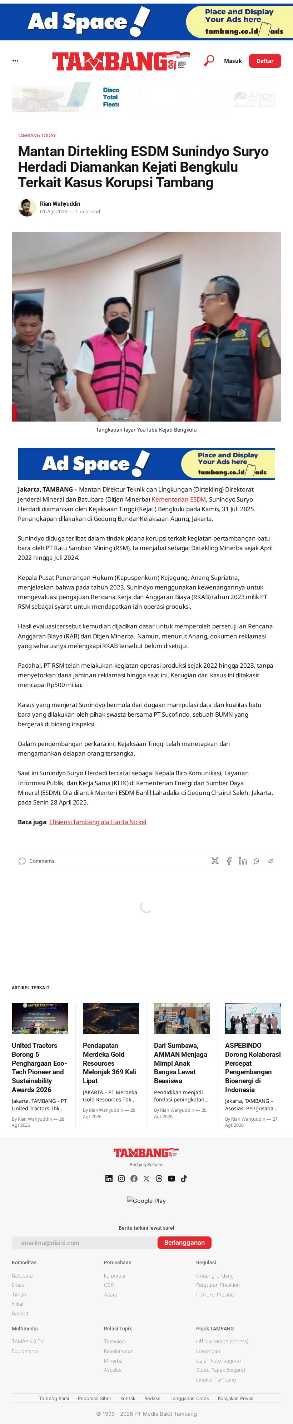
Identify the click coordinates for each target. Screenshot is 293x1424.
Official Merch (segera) (222, 1341)
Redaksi (153, 1398)
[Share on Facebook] (229, 861)
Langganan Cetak (189, 1398)
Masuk (233, 60)
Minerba (113, 1361)
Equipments (25, 1351)
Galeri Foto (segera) (218, 1361)
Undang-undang (215, 1276)
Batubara (22, 1276)
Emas (18, 1285)
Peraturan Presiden (218, 1285)
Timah (19, 1294)
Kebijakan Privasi (236, 1398)
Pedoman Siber (94, 1398)
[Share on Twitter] (215, 861)
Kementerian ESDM (179, 499)
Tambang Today (37, 135)
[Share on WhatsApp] (257, 861)
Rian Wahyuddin (60, 203)
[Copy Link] (271, 861)
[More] (15, 60)
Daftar (265, 60)
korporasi (114, 1276)
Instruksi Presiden (216, 1294)
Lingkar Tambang (216, 1379)
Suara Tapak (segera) (220, 1370)
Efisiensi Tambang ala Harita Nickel (97, 822)
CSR (109, 1285)
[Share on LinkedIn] (243, 861)
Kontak (127, 1398)
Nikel (17, 1304)
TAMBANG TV (28, 1341)
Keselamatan (119, 1351)
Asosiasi (113, 1370)
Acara (111, 1294)
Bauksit (20, 1313)
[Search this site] (209, 60)
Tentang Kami (54, 1398)
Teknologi (115, 1341)
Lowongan (208, 1351)
